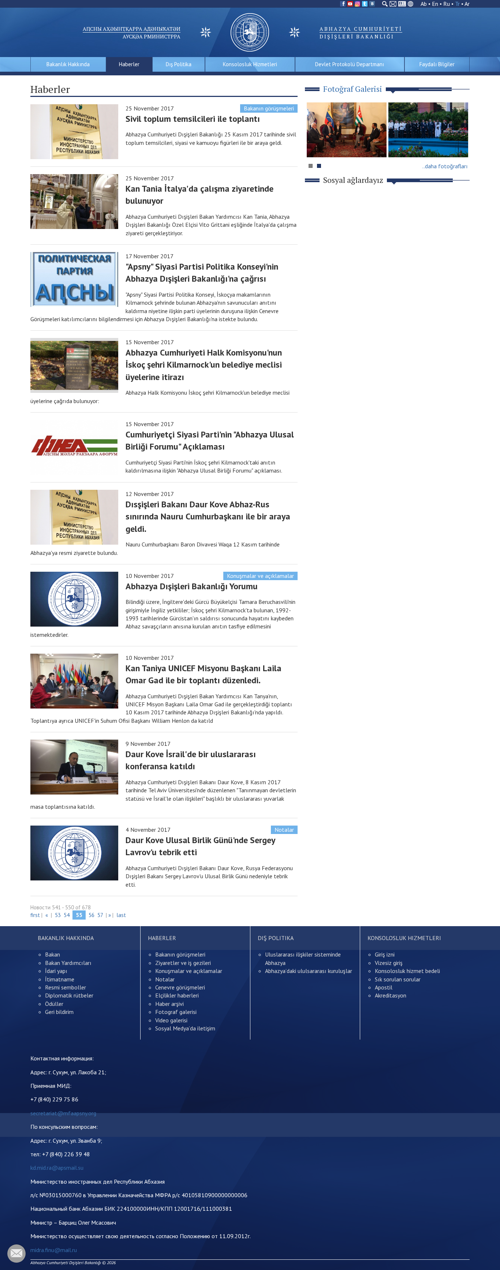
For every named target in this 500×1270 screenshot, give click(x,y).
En (435, 3)
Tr (457, 3)
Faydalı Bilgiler (437, 64)
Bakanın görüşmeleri (269, 108)
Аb (424, 3)
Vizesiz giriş (389, 962)
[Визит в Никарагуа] (428, 129)
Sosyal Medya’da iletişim (185, 1028)
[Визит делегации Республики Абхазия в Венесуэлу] (347, 129)
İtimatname (59, 979)
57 (100, 915)
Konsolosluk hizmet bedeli (407, 970)
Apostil (383, 987)
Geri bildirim (59, 1011)
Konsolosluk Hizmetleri (250, 64)
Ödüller (54, 1003)
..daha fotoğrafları (445, 166)
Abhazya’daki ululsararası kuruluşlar (308, 970)
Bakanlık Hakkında (68, 64)
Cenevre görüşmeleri (180, 987)
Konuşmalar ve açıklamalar (260, 575)
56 (91, 915)
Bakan (52, 954)
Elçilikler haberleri (177, 995)
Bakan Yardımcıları (68, 962)
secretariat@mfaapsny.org (63, 1113)
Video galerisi (171, 1020)
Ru (446, 3)
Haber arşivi (169, 1003)
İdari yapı (56, 970)
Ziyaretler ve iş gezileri (183, 962)
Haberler (129, 64)
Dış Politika (178, 64)
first (35, 915)
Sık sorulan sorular (398, 979)
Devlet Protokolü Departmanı (349, 64)
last (121, 915)
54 (67, 915)
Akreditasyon (390, 995)
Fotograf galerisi (176, 1011)
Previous (315, 143)
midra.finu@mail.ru (53, 1250)
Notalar (284, 829)
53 (58, 915)
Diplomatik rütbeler (69, 995)
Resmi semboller (65, 987)
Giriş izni (385, 954)
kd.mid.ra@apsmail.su (56, 1167)
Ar (467, 3)
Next (460, 143)
